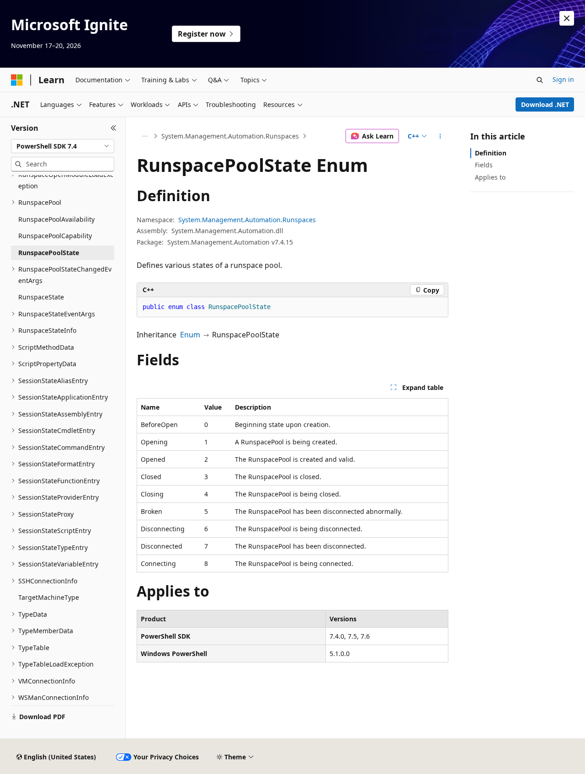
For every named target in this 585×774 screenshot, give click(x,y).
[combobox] (62, 146)
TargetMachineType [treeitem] (48, 597)
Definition (490, 153)
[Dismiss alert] (566, 18)
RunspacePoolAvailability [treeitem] (56, 219)
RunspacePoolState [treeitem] (48, 252)
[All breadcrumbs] (145, 136)
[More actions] (440, 136)
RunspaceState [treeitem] (41, 297)
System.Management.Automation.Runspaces (230, 136)
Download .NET (545, 104)
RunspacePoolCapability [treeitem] (55, 235)
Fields (484, 164)
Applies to (490, 177)
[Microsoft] (17, 80)
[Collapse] (114, 128)
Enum (190, 335)
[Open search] (540, 80)
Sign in (563, 79)
